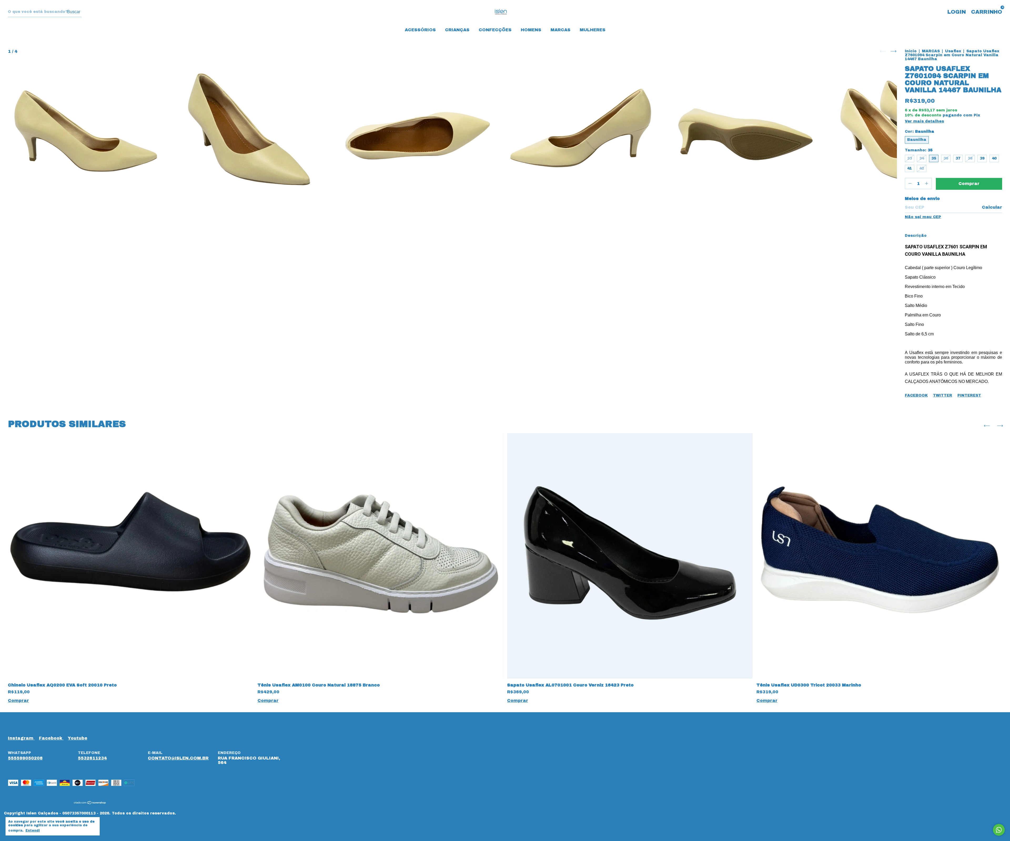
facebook (51, 738)
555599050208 (25, 758)
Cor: (919, 132)
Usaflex (953, 51)
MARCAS (560, 30)
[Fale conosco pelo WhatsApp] (999, 830)
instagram (21, 738)
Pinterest (969, 395)
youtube (77, 738)
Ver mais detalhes (924, 121)
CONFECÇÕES (495, 30)
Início (911, 51)
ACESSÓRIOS (420, 30)
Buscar (73, 11)
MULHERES (592, 30)
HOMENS (531, 30)
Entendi (33, 830)
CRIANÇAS (457, 30)
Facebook (916, 395)
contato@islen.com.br (178, 758)
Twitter (942, 395)
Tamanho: (918, 150)
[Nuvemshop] (90, 803)
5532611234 (92, 758)
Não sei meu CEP (923, 217)
